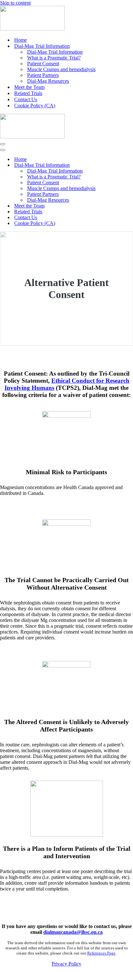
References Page (101, 953)
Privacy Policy (66, 964)
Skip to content (15, 2)
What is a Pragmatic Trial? (54, 57)
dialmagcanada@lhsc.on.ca (73, 932)
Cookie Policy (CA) (34, 105)
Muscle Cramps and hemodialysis (61, 69)
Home (20, 40)
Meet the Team (29, 87)
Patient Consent (43, 63)
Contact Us (25, 99)
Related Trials (28, 93)
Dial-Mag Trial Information (55, 52)
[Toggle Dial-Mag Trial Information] (113, 165)
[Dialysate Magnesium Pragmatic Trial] (32, 28)
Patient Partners (43, 75)
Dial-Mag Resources (48, 81)
